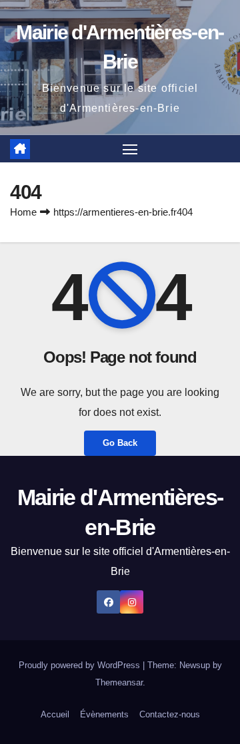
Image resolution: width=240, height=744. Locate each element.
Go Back (120, 443)
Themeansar (119, 682)
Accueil (55, 714)
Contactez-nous (169, 714)
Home (23, 212)
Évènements (104, 714)
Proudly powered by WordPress (81, 665)
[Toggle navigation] (130, 149)
